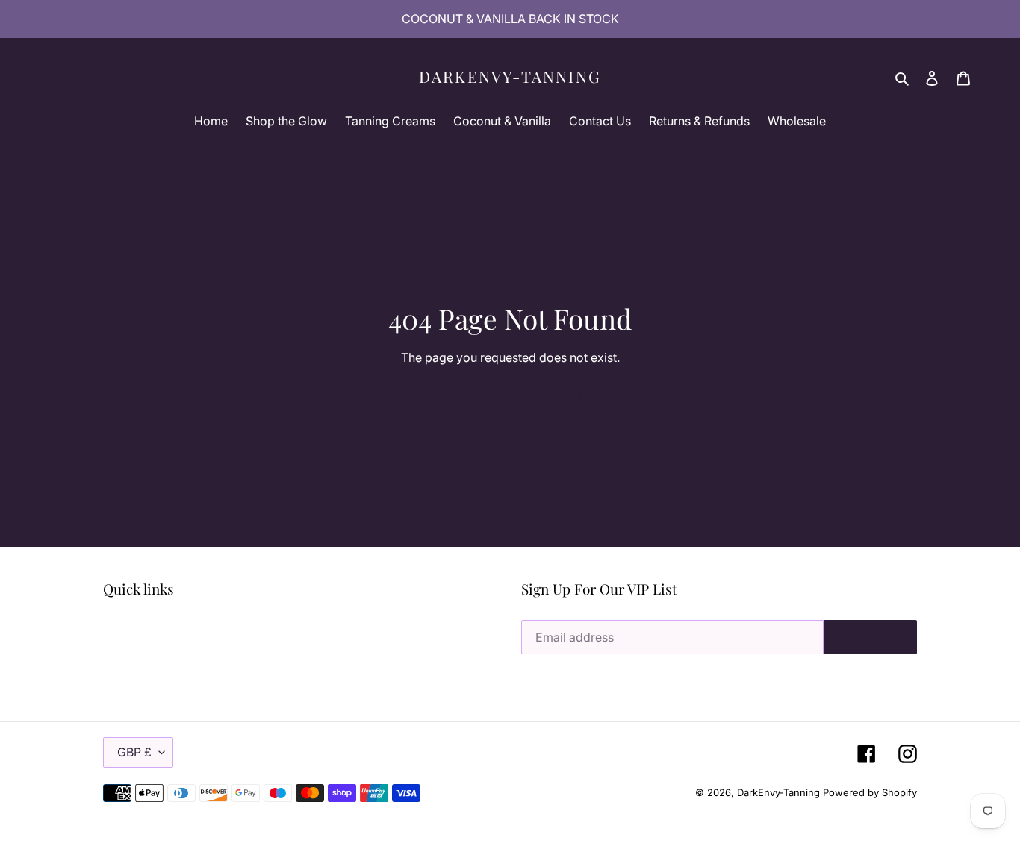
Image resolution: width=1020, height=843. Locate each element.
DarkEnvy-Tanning (510, 76)
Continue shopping (498, 396)
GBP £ (134, 752)
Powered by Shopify (870, 792)
